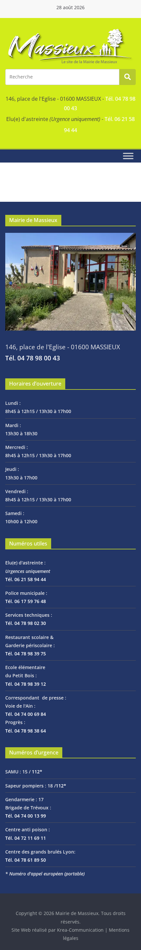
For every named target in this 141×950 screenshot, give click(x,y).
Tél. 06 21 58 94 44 (25, 579)
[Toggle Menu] (128, 156)
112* (37, 772)
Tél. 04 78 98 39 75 (25, 653)
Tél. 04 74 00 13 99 (25, 816)
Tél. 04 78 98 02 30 (25, 623)
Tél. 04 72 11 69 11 (25, 838)
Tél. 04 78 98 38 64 (25, 731)
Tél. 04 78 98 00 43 (32, 358)
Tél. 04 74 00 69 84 (25, 714)
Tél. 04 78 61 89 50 (25, 860)
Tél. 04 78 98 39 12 (25, 684)
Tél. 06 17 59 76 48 (25, 601)
